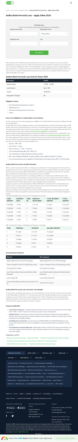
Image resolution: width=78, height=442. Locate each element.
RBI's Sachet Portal (34, 416)
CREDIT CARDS (31, 353)
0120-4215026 (33, 412)
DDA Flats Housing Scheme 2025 (16, 370)
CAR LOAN (11, 357)
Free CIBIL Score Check (26, 363)
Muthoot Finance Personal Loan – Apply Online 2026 (22, 338)
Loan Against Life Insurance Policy (35, 383)
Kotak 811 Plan (12, 380)
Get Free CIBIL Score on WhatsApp (57, 366)
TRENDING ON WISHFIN (14, 353)
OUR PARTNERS (57, 394)
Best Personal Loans (23, 380)
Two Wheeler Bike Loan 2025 (54, 377)
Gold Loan (10, 383)
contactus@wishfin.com (59, 412)
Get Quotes (39, 52)
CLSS (44, 373)
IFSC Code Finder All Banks (15, 373)
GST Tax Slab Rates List (33, 373)
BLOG (15, 394)
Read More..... (39, 433)
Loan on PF (50, 383)
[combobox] (54, 33)
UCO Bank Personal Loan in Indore (17, 344)
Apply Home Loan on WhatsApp (16, 366)
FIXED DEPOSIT (24, 357)
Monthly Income (14, 39)
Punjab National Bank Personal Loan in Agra (42, 344)
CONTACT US (37, 394)
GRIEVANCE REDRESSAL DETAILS (42, 398)
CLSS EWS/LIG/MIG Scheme (56, 373)
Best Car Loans (47, 380)
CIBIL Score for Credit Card (35, 370)
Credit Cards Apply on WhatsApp (43, 363)
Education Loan (20, 383)
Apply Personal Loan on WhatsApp (36, 366)
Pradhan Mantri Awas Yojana (15, 377)
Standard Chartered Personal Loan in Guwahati (54, 338)
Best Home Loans (36, 380)
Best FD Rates (57, 380)
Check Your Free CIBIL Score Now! (65, 438)
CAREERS (28, 394)
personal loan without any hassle (59, 135)
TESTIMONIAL (47, 394)
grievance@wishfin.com (36, 414)
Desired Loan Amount (16, 29)
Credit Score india (12, 363)
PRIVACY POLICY (10, 398)
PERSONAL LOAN (47, 353)
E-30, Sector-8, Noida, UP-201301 (62, 407)
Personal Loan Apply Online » (20, 10)
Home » (8, 10)
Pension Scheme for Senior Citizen (34, 377)
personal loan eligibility (39, 131)
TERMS (21, 394)
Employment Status (45, 29)
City (41, 39)
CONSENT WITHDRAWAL (24, 398)
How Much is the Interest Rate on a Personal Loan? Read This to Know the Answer (32, 341)
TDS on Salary (59, 383)
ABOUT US (9, 394)
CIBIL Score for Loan (50, 370)
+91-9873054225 (57, 410)
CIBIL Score (38, 357)
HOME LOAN (61, 353)
